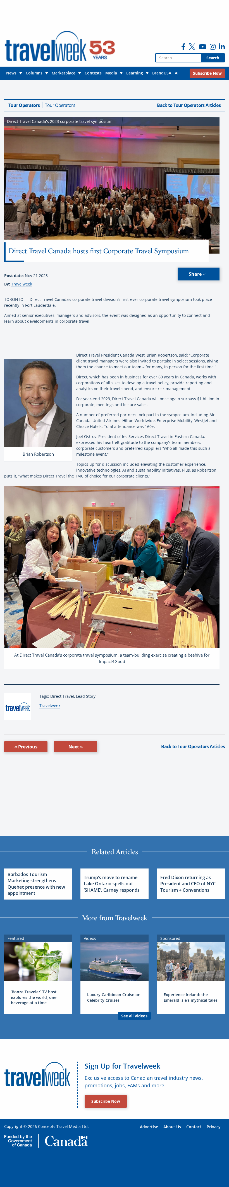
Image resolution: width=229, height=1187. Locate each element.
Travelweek (21, 284)
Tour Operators (24, 105)
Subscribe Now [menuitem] (207, 73)
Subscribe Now (105, 1101)
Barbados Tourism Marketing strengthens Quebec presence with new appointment (36, 883)
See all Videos (134, 1016)
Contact (193, 1126)
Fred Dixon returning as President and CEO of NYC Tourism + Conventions (188, 883)
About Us (172, 1126)
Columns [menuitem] (34, 73)
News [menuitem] (11, 73)
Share (196, 274)
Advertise (149, 1126)
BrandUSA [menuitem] (161, 73)
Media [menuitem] (111, 73)
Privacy (214, 1126)
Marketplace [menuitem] (63, 73)
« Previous (25, 747)
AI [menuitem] (176, 73)
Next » (75, 747)
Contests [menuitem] (93, 73)
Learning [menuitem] (134, 73)
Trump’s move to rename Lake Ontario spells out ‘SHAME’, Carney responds (112, 883)
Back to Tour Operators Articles (189, 105)
